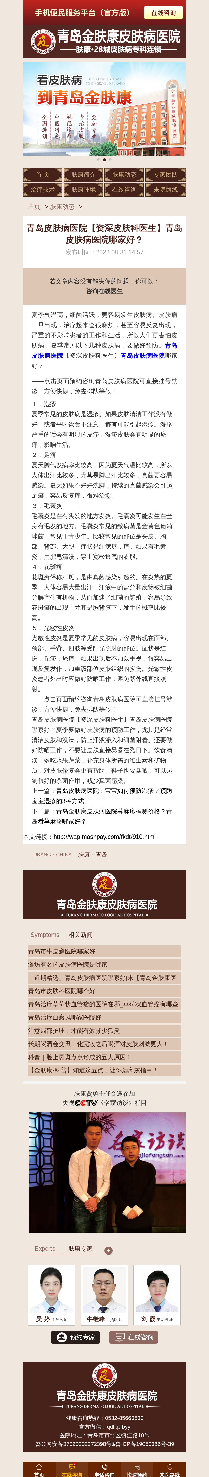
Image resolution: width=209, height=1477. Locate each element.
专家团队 (165, 174)
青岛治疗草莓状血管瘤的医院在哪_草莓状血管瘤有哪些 (103, 1004)
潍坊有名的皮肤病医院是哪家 (68, 964)
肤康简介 (83, 174)
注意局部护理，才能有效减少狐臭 (74, 1030)
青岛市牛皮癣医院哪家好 (61, 951)
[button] (137, 1468)
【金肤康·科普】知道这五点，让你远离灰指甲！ (93, 1070)
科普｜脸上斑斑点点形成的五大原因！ (80, 1057)
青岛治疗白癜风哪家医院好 (64, 1017)
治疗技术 (43, 189)
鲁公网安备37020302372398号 (73, 1444)
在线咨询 (124, 189)
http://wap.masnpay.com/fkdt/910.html (105, 836)
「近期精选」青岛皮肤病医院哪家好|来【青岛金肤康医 (102, 977)
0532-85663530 (124, 1418)
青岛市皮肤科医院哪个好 (61, 990)
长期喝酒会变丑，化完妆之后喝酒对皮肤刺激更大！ (98, 1043)
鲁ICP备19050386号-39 (144, 1444)
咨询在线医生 (104, 290)
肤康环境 (83, 189)
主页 (34, 206)
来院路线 (165, 189)
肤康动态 (124, 174)
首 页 (43, 174)
